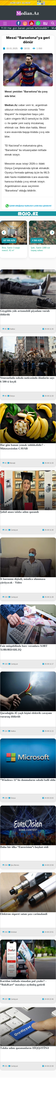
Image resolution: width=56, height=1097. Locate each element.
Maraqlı (12, 463)
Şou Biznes (15, 865)
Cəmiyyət (14, 530)
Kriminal (13, 932)
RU (45, 23)
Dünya (12, 396)
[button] (4, 232)
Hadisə (12, 329)
